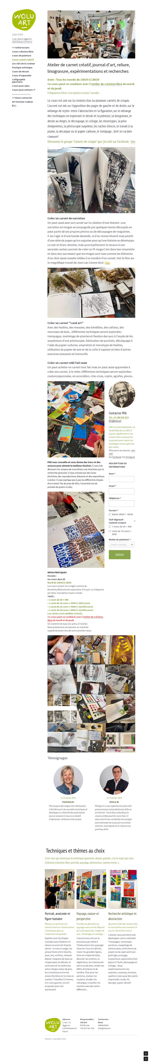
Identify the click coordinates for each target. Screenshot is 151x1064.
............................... (21, 93)
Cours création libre (22, 51)
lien (133, 141)
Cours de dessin (20, 71)
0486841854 (103, 1025)
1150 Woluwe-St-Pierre (22, 41)
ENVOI (119, 555)
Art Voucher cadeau (22, 101)
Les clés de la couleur (23, 63)
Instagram (130, 457)
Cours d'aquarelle (21, 75)
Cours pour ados (21, 85)
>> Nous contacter (22, 97)
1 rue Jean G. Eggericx (22, 38)
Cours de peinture (21, 55)
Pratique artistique (22, 67)
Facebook (116, 457)
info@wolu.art (115, 420)
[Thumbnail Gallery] (62, 649)
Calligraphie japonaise (18, 80)
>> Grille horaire (20, 47)
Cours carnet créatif (23, 59)
